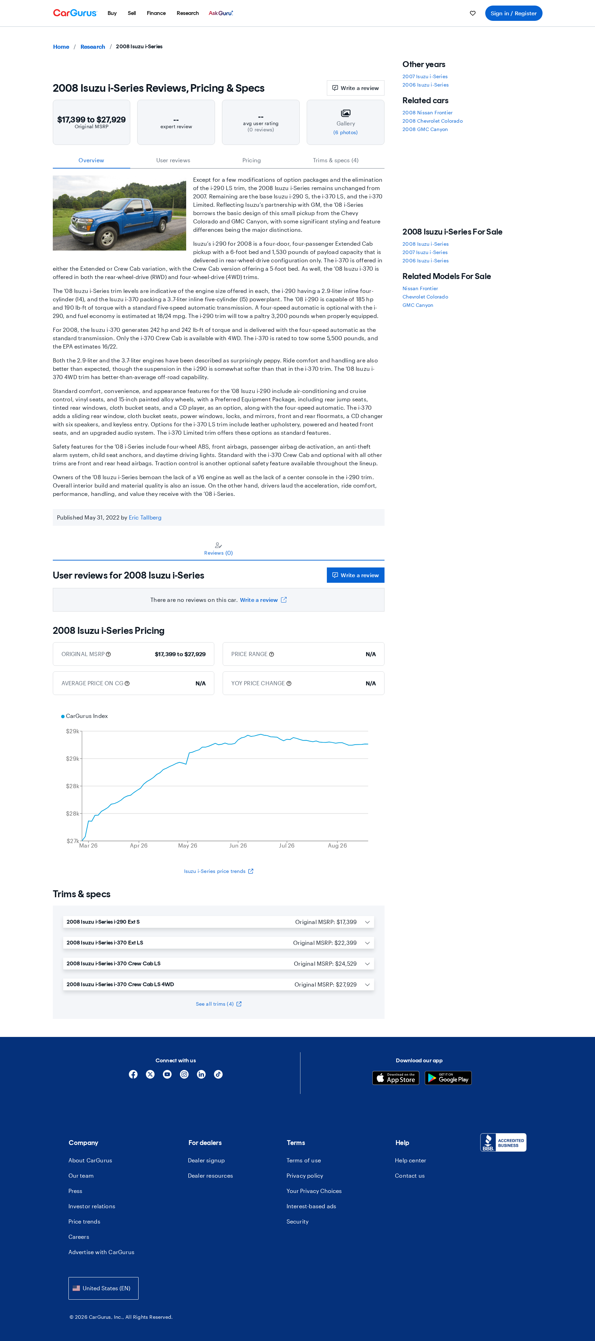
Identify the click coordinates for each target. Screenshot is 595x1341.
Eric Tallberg (145, 517)
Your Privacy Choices (314, 1190)
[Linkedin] (201, 1076)
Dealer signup (206, 1160)
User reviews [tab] (173, 160)
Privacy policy (305, 1175)
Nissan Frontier (420, 288)
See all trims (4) (215, 1004)
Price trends (84, 1221)
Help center (410, 1160)
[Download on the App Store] (395, 1079)
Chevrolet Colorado (425, 297)
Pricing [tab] (251, 160)
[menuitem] (112, 13)
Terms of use (304, 1160)
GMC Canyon (418, 305)
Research (93, 46)
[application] (219, 781)
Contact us (410, 1175)
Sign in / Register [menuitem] (514, 13)
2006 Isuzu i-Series (426, 85)
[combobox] (103, 1288)
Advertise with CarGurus (101, 1252)
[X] (150, 1076)
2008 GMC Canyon (425, 129)
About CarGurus (90, 1160)
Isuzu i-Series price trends (215, 871)
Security (298, 1221)
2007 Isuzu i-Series (425, 76)
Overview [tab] (91, 160)
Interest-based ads (312, 1206)
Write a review (360, 87)
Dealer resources (210, 1175)
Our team (81, 1175)
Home (61, 46)
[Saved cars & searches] (473, 13)
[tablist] (219, 160)
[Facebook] (133, 1076)
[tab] (219, 549)
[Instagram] (184, 1076)
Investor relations (92, 1206)
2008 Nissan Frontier (428, 112)
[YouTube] (167, 1076)
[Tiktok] (218, 1076)
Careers (78, 1236)
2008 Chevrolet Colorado (433, 121)
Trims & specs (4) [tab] (335, 160)
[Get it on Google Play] (448, 1079)
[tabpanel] (219, 586)
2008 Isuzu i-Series (426, 244)
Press (75, 1190)
